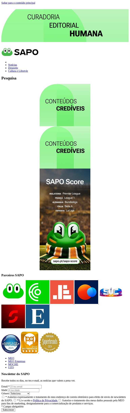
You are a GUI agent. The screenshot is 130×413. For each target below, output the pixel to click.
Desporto (13, 67)
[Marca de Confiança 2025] (11, 352)
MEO (11, 358)
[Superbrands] (50, 352)
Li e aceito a (37, 400)
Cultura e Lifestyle (18, 70)
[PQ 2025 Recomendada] (30, 352)
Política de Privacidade (45, 400)
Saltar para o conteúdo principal (18, 2)
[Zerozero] (86, 303)
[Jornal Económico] (61, 303)
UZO (11, 367)
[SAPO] (13, 303)
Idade (4, 390)
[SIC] (110, 303)
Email (5, 386)
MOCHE (13, 364)
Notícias (12, 64)
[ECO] (37, 303)
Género (5, 393)
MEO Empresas (16, 361)
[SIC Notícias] (13, 327)
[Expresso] (37, 327)
